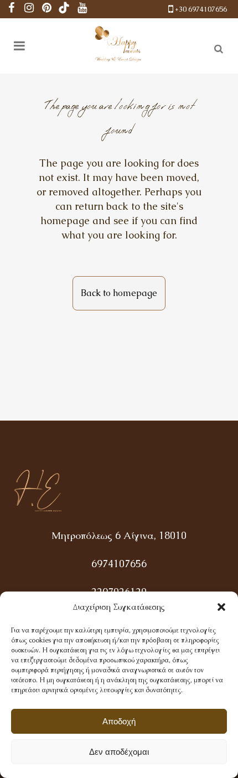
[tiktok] (64, 9)
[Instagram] (29, 9)
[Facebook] (11, 9)
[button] (221, 607)
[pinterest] (46, 9)
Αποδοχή (119, 721)
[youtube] (82, 9)
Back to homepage (119, 293)
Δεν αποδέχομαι (119, 751)
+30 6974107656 (201, 9)
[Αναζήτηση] (216, 47)
